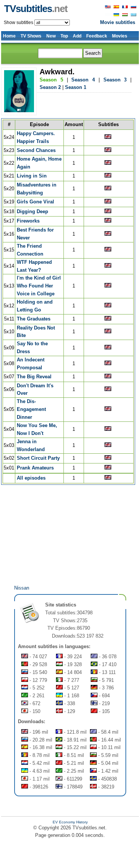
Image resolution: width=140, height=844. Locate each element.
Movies (119, 36)
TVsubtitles (36, 8)
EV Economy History (70, 822)
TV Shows (31, 36)
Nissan (21, 588)
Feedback (96, 36)
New (51, 36)
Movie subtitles (117, 22)
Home (9, 36)
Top (64, 36)
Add (77, 36)
